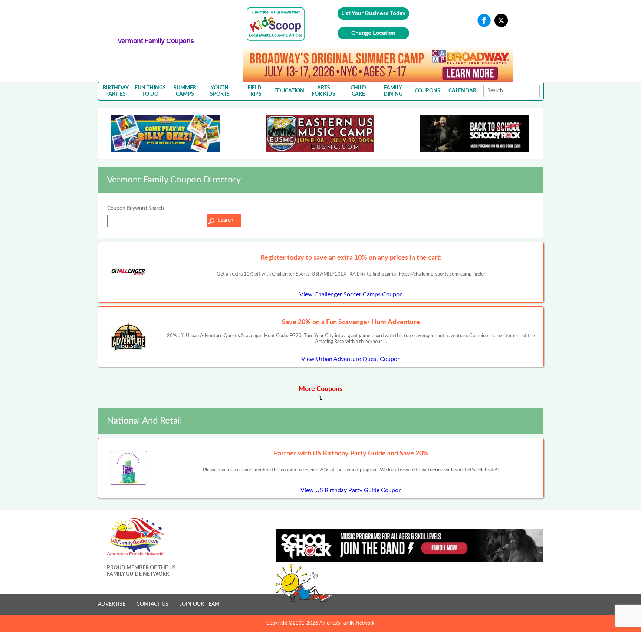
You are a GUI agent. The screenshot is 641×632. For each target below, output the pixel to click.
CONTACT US (152, 604)
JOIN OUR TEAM (200, 604)
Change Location (373, 33)
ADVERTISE (111, 604)
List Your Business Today (373, 13)
